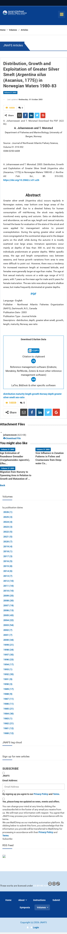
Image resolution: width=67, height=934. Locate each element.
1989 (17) (8, 689)
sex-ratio (20, 397)
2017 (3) (7, 556)
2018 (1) (7, 551)
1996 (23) (8, 659)
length (28, 393)
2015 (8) (7, 566)
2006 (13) (8, 610)
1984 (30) (8, 713)
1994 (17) (8, 664)
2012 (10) (8, 580)
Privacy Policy (41, 794)
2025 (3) (7, 516)
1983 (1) (7, 718)
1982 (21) (8, 723)
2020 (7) (7, 541)
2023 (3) (7, 526)
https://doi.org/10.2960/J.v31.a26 (21, 180)
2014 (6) (7, 571)
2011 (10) (8, 585)
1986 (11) (8, 703)
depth (51, 393)
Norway (43, 393)
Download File (13, 438)
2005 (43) (8, 615)
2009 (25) (8, 595)
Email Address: (10, 780)
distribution (9, 393)
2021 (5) (7, 536)
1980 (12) (8, 733)
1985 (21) (8, 708)
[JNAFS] (15, 13)
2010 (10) (8, 590)
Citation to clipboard (33, 356)
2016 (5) (7, 561)
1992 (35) (8, 674)
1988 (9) (7, 693)
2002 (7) (7, 630)
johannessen (10, 434)
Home (3, 29)
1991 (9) (7, 679)
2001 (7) (7, 634)
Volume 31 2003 (10, 92)
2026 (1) (7, 512)
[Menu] (61, 14)
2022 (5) (7, 531)
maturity (20, 393)
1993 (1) (7, 669)
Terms (56, 794)
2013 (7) (7, 575)
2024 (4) (7, 521)
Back (2, 485)
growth (35, 393)
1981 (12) (8, 728)
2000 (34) (8, 639)
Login (36, 927)
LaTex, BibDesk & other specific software (33, 385)
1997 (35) (8, 654)
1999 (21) (8, 644)
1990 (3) (7, 684)
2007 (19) (8, 605)
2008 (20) (8, 600)
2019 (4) (7, 546)
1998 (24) (8, 649)
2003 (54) (8, 625)
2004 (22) (8, 620)
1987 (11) (8, 698)
